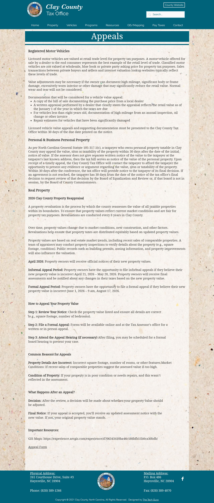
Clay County (64, 7)
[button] (52, 25)
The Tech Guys (151, 499)
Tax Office (57, 13)
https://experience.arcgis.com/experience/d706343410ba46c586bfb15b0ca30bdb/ (100, 438)
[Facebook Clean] (183, 479)
